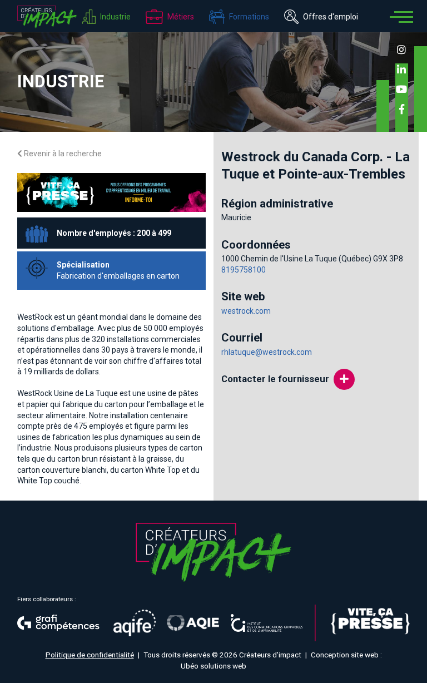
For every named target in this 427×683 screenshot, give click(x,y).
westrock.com (246, 310)
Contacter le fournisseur (275, 378)
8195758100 (243, 269)
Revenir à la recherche (62, 153)
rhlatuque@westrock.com (266, 352)
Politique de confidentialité (90, 654)
